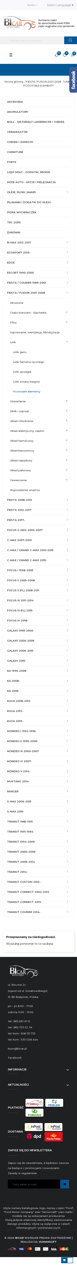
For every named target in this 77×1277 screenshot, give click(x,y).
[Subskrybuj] (64, 1184)
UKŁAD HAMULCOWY (21, 440)
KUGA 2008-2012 (18, 700)
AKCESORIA (15, 101)
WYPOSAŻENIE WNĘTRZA (25, 490)
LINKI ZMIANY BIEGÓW (26, 381)
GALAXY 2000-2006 (20, 640)
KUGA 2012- (15, 711)
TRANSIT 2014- (17, 871)
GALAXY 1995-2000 (20, 630)
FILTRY (13, 322)
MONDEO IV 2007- (19, 761)
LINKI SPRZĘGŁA (22, 371)
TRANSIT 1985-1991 (20, 821)
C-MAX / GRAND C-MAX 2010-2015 (30, 550)
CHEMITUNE (15, 152)
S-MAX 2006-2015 (19, 801)
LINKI (13, 342)
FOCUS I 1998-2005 (20, 570)
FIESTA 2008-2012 (19, 499)
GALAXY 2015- (16, 660)
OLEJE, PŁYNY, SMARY (21, 192)
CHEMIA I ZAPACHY (20, 141)
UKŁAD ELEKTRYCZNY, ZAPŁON (27, 430)
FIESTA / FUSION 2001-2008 (26, 292)
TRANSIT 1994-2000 (21, 841)
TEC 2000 (14, 222)
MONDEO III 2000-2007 (23, 751)
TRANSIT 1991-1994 (20, 831)
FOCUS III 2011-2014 (20, 600)
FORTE (11, 162)
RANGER (12, 791)
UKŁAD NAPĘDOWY (21, 460)
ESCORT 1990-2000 (20, 272)
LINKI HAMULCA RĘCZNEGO (28, 361)
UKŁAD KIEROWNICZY (22, 450)
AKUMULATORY (17, 111)
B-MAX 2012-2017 (19, 242)
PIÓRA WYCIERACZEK (21, 212)
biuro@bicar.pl (17, 1048)
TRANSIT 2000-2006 (21, 851)
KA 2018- (13, 690)
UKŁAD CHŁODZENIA (21, 421)
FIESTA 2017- (16, 520)
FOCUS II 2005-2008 (21, 580)
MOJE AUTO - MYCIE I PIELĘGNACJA (31, 182)
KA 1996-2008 (16, 670)
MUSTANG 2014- (18, 781)
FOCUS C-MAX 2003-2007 (25, 530)
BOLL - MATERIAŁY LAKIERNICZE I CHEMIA (35, 121)
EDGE (11, 262)
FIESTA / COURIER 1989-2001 (26, 282)
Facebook (15, 1057)
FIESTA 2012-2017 (19, 509)
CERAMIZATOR (17, 131)
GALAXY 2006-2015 (20, 650)
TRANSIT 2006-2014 (21, 861)
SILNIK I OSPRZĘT (19, 411)
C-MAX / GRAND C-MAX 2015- (27, 560)
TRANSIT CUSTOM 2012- (24, 881)
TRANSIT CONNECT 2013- (24, 901)
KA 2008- (13, 680)
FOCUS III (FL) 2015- (20, 610)
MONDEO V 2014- (18, 771)
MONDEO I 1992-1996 (21, 731)
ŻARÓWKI (13, 232)
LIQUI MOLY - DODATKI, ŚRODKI (28, 172)
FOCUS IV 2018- (17, 620)
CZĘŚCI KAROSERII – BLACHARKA (28, 312)
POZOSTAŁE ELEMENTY (26, 391)
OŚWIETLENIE (18, 401)
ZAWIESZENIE (18, 480)
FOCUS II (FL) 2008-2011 (23, 590)
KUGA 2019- (15, 721)
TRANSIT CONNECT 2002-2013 (28, 891)
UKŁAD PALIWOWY (20, 470)
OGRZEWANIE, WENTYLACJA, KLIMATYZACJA (35, 332)
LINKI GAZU (19, 352)
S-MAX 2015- (15, 811)
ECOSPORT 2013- (18, 252)
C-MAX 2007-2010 (19, 540)
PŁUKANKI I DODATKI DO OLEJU (29, 202)
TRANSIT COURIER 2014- (23, 912)
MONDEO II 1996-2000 (22, 741)
